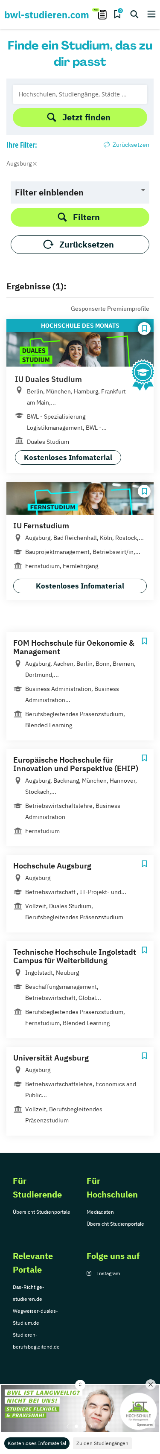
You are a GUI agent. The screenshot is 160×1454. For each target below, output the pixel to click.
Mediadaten (100, 1212)
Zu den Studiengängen (102, 1443)
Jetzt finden (86, 117)
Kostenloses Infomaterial (37, 1443)
